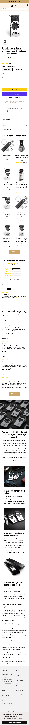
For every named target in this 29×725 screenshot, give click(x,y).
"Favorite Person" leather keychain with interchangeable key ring (21, 212)
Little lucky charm (7, 69)
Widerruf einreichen (6, 700)
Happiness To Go (19, 69)
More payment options (14, 97)
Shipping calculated (12, 57)
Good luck (5, 73)
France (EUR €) (6, 711)
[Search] (3, 9)
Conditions (4, 706)
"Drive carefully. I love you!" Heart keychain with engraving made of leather (21, 240)
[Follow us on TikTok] (18, 698)
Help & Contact (19, 680)
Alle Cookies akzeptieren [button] (14, 722)
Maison (17, 672)
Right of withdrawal (6, 698)
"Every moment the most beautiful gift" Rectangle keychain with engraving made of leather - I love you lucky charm (21, 186)
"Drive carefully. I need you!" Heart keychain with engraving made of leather (7, 184)
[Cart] (26, 6)
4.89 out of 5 (18, 263)
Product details (6, 129)
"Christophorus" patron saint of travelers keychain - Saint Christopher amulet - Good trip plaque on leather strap (21, 156)
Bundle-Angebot (6, 119)
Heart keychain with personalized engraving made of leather (7, 212)
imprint (3, 693)
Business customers (20, 686)
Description (5, 125)
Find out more (8, 683)
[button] (5, 63)
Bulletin (18, 683)
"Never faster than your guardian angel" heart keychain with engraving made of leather (7, 241)
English (13, 711)
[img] (5, 292)
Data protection (5, 695)
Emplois (18, 675)
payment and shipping (7, 703)
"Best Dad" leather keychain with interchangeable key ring (7, 155)
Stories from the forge (21, 678)
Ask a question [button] (14, 279)
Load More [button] (14, 393)
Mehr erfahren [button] (21, 718)
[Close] (25, 9)
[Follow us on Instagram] (21, 694)
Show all (14, 251)
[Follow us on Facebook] (18, 694)
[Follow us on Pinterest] (25, 694)
